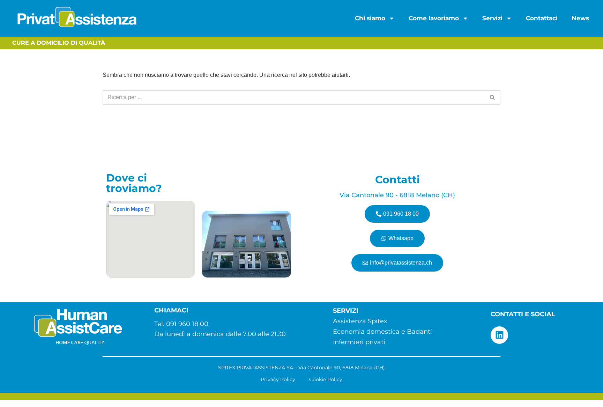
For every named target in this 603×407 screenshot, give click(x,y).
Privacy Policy (278, 379)
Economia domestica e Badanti (382, 331)
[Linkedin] (499, 335)
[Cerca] (492, 97)
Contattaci (542, 18)
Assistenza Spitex (360, 321)
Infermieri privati (359, 342)
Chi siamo (370, 18)
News (580, 18)
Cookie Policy (325, 379)
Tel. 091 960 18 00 (181, 324)
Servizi (492, 18)
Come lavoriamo (434, 18)
